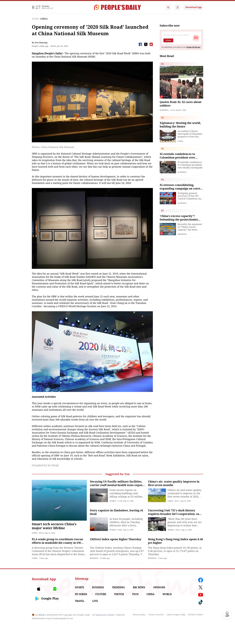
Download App (193, 7)
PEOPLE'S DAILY (195, 615)
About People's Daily (176, 615)
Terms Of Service (193, 47)
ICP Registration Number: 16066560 (108, 615)
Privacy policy (139, 615)
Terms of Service (156, 615)
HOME (35, 19)
